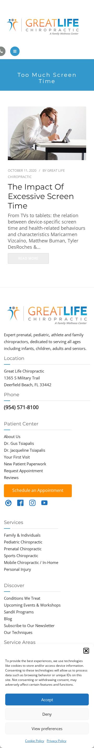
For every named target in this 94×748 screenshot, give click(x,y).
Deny (47, 714)
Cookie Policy (34, 741)
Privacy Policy (56, 741)
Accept (47, 699)
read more (28, 258)
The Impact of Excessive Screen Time (41, 196)
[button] (86, 650)
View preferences (47, 728)
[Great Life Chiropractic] (47, 25)
